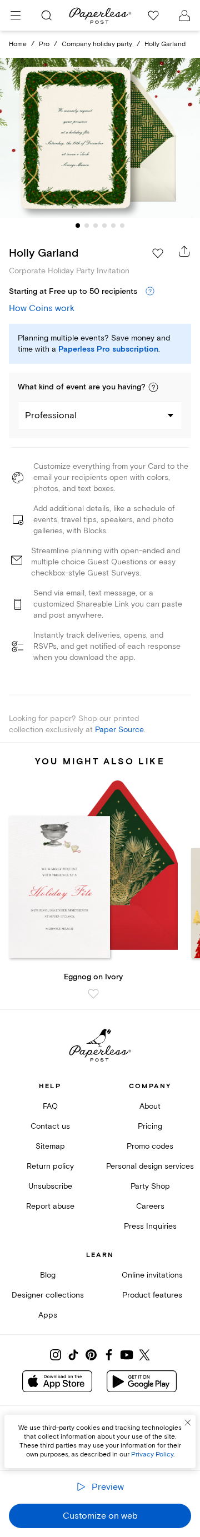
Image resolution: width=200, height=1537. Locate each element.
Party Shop (150, 1186)
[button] (153, 387)
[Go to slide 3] (95, 225)
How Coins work (41, 308)
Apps (47, 1315)
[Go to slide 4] (104, 225)
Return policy (50, 1166)
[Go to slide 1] (78, 225)
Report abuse (50, 1206)
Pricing (150, 1126)
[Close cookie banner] (187, 1422)
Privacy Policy (152, 1454)
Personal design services (150, 1166)
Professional (51, 415)
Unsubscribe (50, 1186)
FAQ (50, 1106)
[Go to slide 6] (122, 225)
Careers (150, 1206)
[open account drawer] (184, 15)
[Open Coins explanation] (150, 291)
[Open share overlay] (184, 251)
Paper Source (119, 729)
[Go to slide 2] (86, 225)
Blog (48, 1275)
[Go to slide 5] (113, 225)
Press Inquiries (150, 1226)
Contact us (50, 1126)
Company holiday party (97, 44)
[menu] (15, 15)
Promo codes (150, 1146)
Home (18, 44)
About (150, 1106)
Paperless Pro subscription (108, 349)
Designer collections (48, 1295)
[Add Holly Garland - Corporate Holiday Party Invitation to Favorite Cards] (157, 253)
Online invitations (152, 1275)
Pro (44, 44)
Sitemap (50, 1146)
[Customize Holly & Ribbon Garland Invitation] (100, 138)
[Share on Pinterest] (91, 1354)
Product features (152, 1295)
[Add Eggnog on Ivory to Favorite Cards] (93, 993)
